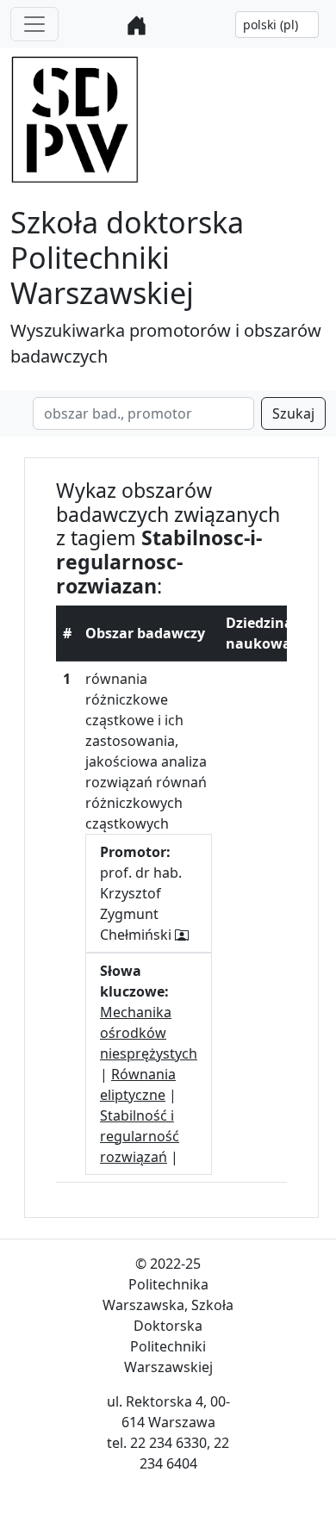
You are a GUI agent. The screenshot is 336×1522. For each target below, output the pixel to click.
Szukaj (293, 413)
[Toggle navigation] (34, 24)
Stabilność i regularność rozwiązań (139, 1136)
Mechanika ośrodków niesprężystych (148, 1033)
